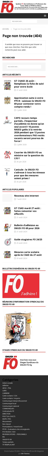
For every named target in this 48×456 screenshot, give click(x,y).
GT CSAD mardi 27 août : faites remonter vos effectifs (27, 211)
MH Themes (25, 454)
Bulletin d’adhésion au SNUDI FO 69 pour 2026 (26, 227)
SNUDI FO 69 (7, 439)
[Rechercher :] (24, 21)
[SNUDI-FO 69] (24, 11)
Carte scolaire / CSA (9, 396)
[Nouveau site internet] (7, 198)
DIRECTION (6, 414)
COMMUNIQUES (8, 408)
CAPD (4, 390)
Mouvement (6, 421)
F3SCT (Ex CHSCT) (8, 416)
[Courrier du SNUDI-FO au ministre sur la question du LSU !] (7, 154)
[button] (44, 16)
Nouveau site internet (26, 195)
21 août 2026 (21, 90)
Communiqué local (9, 403)
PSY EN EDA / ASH (8, 432)
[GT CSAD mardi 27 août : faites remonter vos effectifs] (7, 210)
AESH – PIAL (6, 388)
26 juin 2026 (21, 161)
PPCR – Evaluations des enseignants (16, 429)
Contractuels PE (8, 411)
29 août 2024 (21, 258)
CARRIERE (5, 393)
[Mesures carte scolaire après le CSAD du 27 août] (7, 254)
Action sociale (7, 383)
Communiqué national (10, 406)
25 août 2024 (21, 243)
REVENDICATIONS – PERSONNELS (14, 434)
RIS (3, 437)
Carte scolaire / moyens (11, 398)
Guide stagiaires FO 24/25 (28, 239)
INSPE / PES (6, 419)
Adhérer (5, 385)
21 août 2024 (21, 217)
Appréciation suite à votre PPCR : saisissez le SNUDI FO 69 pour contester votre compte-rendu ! (29, 102)
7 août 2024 (21, 199)
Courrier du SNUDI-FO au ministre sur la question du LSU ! (29, 155)
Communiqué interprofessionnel (14, 401)
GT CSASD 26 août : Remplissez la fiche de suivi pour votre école (29, 83)
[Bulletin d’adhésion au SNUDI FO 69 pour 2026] (7, 227)
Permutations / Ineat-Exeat (12, 426)
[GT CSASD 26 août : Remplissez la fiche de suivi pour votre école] (7, 85)
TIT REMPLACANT (8, 445)
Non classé (6, 424)
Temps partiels (8, 442)
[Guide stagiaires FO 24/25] (7, 241)
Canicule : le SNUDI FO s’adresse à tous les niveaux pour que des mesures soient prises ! (29, 174)
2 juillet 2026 (21, 110)
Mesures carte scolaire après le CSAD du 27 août (28, 253)
